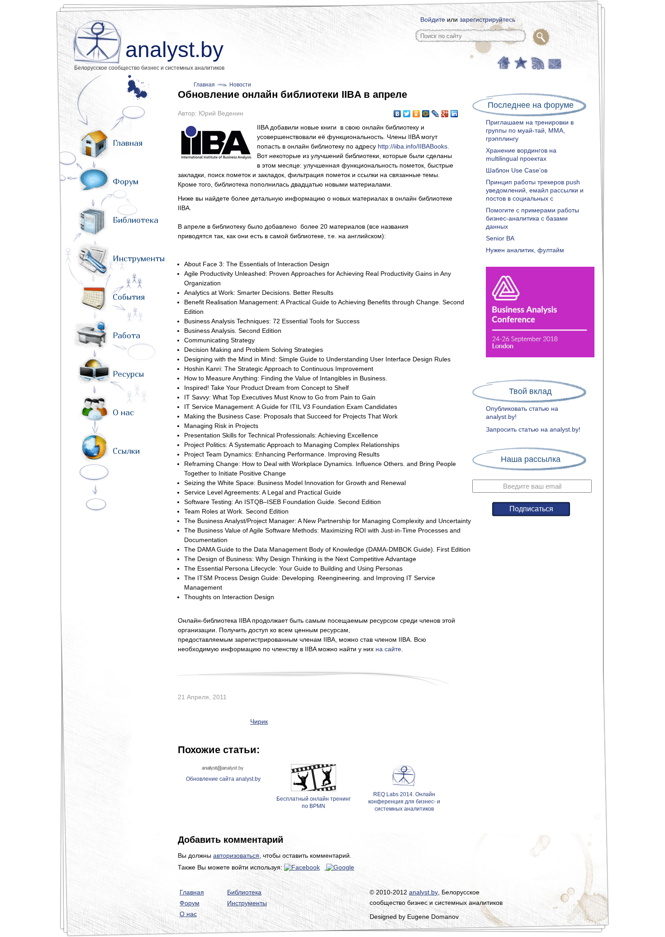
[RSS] (537, 62)
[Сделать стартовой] (503, 62)
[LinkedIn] (454, 114)
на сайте (388, 649)
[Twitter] (407, 114)
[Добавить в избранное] (520, 62)
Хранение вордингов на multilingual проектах (521, 154)
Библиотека (135, 220)
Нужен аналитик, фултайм (525, 250)
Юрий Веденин (221, 113)
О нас (123, 412)
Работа (126, 335)
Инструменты (139, 258)
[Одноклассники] (416, 114)
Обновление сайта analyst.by (223, 779)
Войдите (432, 19)
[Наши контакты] (553, 62)
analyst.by (174, 50)
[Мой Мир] (426, 114)
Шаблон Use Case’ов (516, 170)
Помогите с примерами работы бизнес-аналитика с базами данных (532, 218)
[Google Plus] (445, 114)
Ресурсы (128, 374)
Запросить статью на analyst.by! (533, 429)
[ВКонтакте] (397, 114)
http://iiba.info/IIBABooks (412, 146)
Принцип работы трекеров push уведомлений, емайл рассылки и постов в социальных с (535, 190)
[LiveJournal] (435, 114)
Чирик (259, 721)
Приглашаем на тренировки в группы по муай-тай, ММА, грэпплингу (530, 130)
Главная (127, 143)
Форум (125, 181)
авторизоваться (236, 855)
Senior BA (500, 238)
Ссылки (126, 451)
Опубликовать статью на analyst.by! (522, 412)
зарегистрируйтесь (487, 19)
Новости (240, 85)
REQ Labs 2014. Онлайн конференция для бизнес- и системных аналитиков (404, 801)
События (129, 297)
